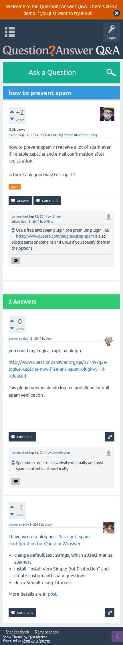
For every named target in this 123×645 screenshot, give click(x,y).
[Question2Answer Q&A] (61, 49)
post (52, 594)
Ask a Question (52, 72)
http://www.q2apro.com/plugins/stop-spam (55, 236)
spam (14, 186)
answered (15, 338)
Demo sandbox (46, 632)
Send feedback (17, 632)
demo (29, 13)
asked (13, 135)
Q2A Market (37, 637)
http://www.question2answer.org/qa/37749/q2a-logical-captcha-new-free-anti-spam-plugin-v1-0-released (58, 368)
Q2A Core (50, 135)
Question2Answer (36, 640)
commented (19, 216)
